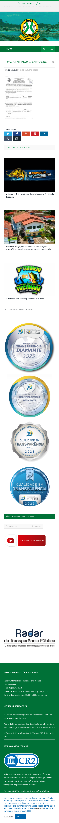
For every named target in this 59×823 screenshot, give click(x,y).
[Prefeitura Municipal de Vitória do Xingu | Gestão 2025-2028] (29, 29)
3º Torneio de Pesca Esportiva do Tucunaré (25, 298)
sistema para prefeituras (39, 774)
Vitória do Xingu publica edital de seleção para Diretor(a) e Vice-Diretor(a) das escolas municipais (30, 6)
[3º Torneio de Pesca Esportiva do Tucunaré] (29, 279)
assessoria (23, 777)
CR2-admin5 (12, 70)
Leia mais (39, 808)
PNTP (15, 791)
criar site (21, 774)
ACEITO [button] (20, 816)
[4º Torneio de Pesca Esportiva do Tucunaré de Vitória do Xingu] (29, 175)
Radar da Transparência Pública (35, 791)
